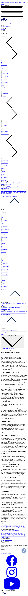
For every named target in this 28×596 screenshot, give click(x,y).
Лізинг (10, 540)
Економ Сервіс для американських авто (12, 534)
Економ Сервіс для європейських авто (10, 533)
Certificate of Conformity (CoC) (8, 192)
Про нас (3, 196)
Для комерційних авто (18, 182)
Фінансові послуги (5, 26)
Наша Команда (9, 196)
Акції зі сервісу (23, 191)
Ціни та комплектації (15, 525)
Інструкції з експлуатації (7, 191)
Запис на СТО (21, 527)
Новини (15, 196)
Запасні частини (18, 187)
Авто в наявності (5, 525)
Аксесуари (16, 191)
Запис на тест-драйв (13, 527)
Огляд (2, 348)
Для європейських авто (7, 182)
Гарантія (11, 187)
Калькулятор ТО (5, 187)
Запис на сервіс (14, 2)
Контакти (3, 29)
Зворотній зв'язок (5, 2)
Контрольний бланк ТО (19, 536)
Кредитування (4, 540)
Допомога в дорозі (5, 188)
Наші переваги (4, 530)
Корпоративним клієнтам (7, 23)
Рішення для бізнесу (9, 348)
